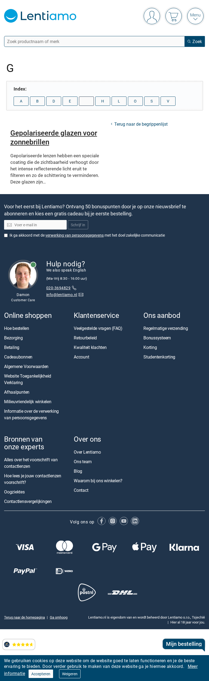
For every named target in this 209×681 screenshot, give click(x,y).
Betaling (11, 347)
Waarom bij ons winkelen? (98, 481)
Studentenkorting (159, 357)
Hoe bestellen (16, 328)
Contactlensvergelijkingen (28, 501)
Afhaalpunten (16, 392)
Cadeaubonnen (18, 357)
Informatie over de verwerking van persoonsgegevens (31, 414)
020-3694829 (58, 287)
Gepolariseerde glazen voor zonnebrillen (53, 137)
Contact (81, 490)
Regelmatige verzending (165, 328)
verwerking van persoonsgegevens (74, 235)
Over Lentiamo (87, 452)
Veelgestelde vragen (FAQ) (98, 328)
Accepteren (40, 673)
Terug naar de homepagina (24, 617)
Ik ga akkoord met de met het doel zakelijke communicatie (87, 235)
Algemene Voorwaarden (26, 366)
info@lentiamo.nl (61, 294)
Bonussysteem (157, 338)
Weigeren (70, 673)
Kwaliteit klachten (90, 347)
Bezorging (13, 338)
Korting (150, 347)
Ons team (83, 462)
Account (81, 357)
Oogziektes (14, 492)
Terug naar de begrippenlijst (141, 124)
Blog (78, 471)
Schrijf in (78, 224)
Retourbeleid (85, 338)
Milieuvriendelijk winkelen (27, 402)
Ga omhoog (58, 617)
